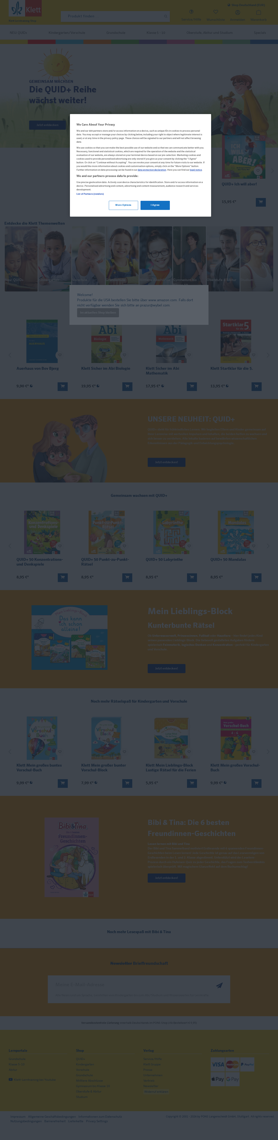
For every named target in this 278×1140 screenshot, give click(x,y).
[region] (140, 165)
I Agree (155, 205)
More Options (123, 205)
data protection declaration (152, 170)
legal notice (196, 170)
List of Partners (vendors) (90, 194)
